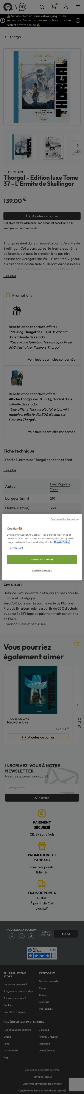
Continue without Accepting (65, 519)
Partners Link (16, 547)
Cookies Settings (42, 570)
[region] (42, 547)
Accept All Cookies (42, 559)
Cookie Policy (61, 542)
